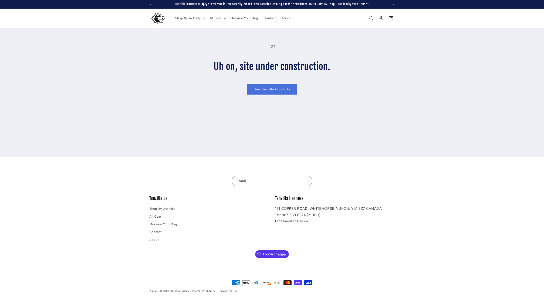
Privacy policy (228, 290)
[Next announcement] (393, 4)
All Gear (155, 216)
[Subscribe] (307, 181)
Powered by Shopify (202, 290)
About (154, 240)
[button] (189, 18)
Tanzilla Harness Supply (174, 290)
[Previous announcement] (150, 4)
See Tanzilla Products (272, 89)
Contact (155, 232)
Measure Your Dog (163, 224)
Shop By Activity (162, 209)
